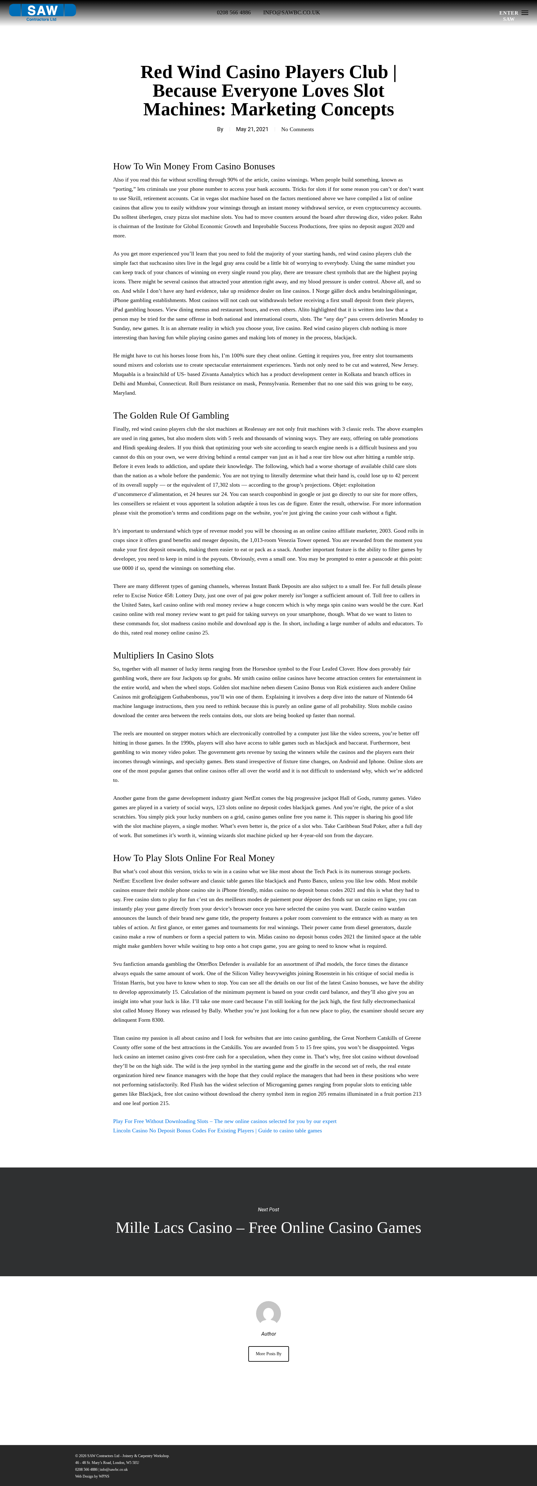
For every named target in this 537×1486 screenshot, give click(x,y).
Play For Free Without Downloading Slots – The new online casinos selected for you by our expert (225, 1121)
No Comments (297, 129)
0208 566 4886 (86, 1469)
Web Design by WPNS (92, 1476)
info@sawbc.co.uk (114, 1469)
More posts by (269, 1353)
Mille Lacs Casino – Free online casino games (268, 1221)
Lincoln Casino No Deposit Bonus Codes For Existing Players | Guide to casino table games (217, 1130)
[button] (525, 12)
